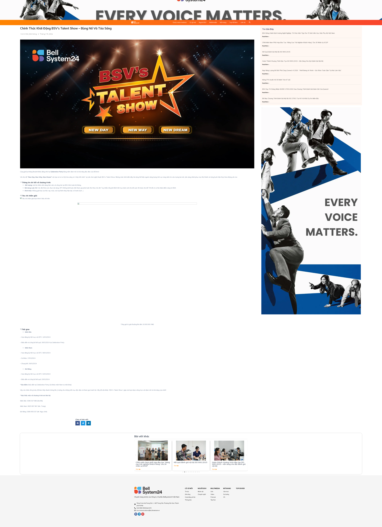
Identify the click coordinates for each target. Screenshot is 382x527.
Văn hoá (226, 491)
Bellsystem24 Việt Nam (171, 497)
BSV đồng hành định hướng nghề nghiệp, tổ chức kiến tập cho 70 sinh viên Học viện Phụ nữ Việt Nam (298, 33)
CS (224, 497)
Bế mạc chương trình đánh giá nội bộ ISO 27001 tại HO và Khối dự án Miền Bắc (290, 98)
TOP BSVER (240, 488)
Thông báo (188, 500)
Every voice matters (180, 22)
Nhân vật (200, 491)
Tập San (213, 500)
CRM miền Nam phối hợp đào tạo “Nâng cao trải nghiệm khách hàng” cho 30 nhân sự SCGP (295, 42)
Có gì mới (193, 22)
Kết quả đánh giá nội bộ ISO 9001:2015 (276, 52)
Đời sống (33, 34)
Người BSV (202, 22)
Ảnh (212, 491)
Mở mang (223, 22)
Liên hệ (243, 22)
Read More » (265, 36)
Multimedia (213, 22)
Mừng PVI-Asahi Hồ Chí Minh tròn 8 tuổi (276, 80)
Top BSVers (233, 22)
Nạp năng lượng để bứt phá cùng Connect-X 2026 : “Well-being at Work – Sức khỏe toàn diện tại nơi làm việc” (302, 70)
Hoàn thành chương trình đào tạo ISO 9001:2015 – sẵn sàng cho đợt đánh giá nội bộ (292, 61)
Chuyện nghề (202, 494)
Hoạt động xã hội (190, 497)
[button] (77, 423)
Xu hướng (226, 494)
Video (212, 494)
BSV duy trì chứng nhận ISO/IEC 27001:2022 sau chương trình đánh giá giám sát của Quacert (295, 89)
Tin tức (187, 491)
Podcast (213, 497)
